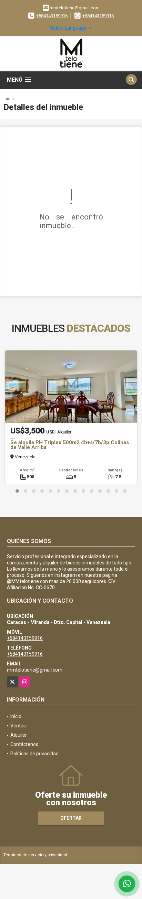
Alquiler (18, 735)
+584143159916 (52, 15)
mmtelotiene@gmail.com (34, 670)
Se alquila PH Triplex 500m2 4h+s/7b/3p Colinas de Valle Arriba (69, 444)
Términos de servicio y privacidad (35, 854)
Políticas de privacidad (34, 753)
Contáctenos (24, 744)
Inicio (8, 98)
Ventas (18, 725)
